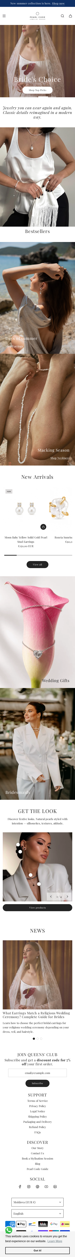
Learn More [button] (55, 1241)
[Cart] (70, 16)
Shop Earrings (14, 346)
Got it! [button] (38, 1250)
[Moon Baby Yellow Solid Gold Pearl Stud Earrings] (26, 509)
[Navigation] (4, 16)
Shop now (50, 3)
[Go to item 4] (39, 884)
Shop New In (60, 77)
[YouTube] (46, 1187)
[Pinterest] (37, 1187)
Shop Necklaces (60, 458)
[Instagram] (29, 1187)
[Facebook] (20, 1187)
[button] (51, 897)
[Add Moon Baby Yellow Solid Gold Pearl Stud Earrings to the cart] (43, 527)
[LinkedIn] (55, 1187)
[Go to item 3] (31, 875)
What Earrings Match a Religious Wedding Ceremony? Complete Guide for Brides (36, 1015)
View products (37, 907)
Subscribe (37, 1083)
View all (37, 564)
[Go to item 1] (18, 845)
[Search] (62, 16)
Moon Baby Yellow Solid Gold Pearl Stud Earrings (26, 539)
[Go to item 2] (20, 852)
